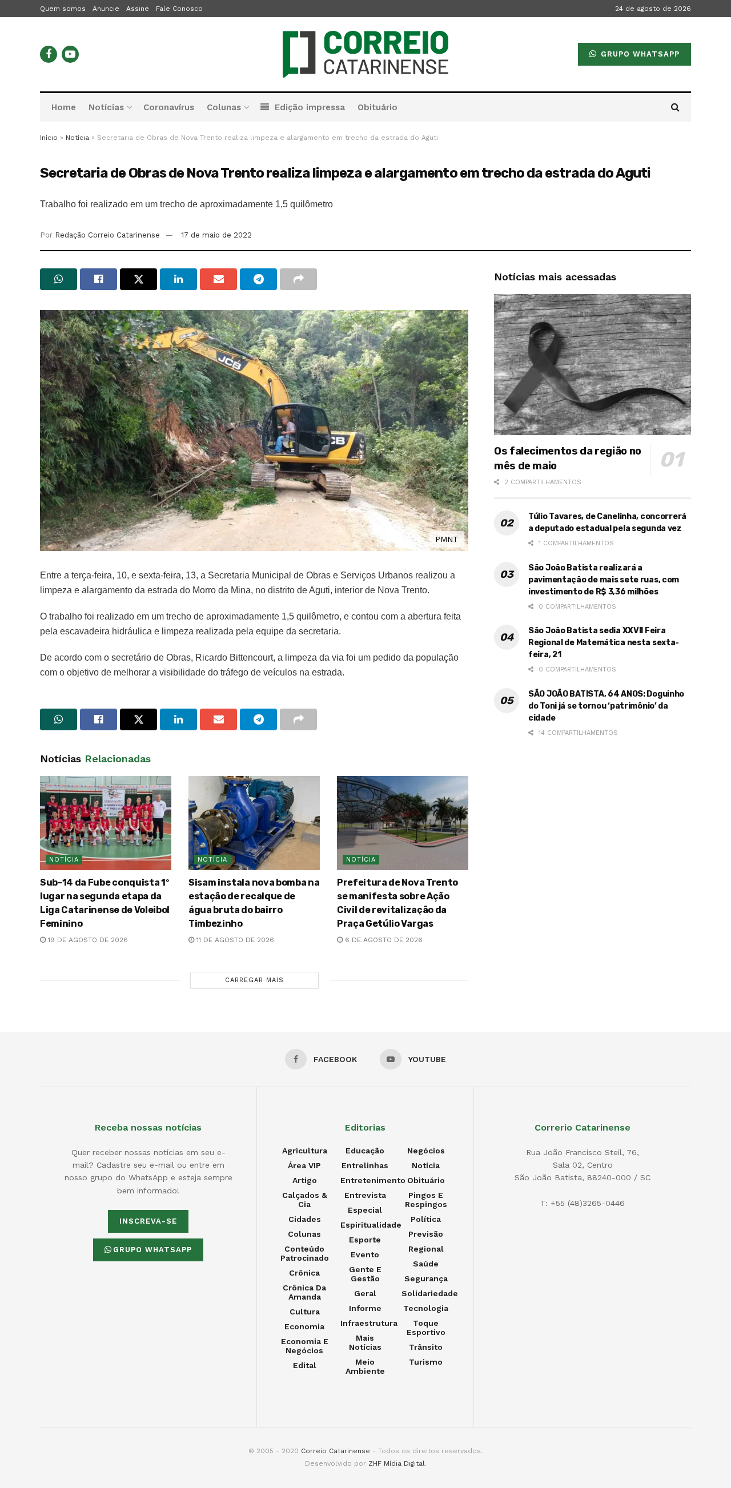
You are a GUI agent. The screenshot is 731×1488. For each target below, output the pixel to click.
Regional (426, 1248)
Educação (365, 1150)
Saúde (426, 1263)
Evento (365, 1254)
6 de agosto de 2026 (383, 940)
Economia (304, 1326)
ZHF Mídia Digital (396, 1463)
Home (63, 107)
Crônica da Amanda (304, 1292)
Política (426, 1219)
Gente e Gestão (365, 1274)
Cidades (304, 1219)
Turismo (426, 1361)
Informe (365, 1308)
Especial (365, 1209)
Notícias (106, 107)
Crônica (304, 1272)
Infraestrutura (368, 1323)
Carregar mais (254, 980)
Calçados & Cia (304, 1200)
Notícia (77, 138)
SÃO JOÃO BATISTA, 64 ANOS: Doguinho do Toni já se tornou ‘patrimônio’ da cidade (606, 706)
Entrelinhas (365, 1165)
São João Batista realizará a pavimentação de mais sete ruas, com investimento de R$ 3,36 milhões (603, 580)
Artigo (304, 1180)
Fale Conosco (179, 9)
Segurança (426, 1278)
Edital (304, 1365)
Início (49, 138)
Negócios (426, 1150)
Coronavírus (168, 107)
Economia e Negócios (304, 1346)
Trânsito (426, 1347)
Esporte (365, 1239)
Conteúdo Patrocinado (304, 1253)
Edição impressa (310, 107)
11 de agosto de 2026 (234, 940)
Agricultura (304, 1150)
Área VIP (304, 1165)
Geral (365, 1293)
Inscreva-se (148, 1221)
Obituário (377, 107)
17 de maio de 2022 (216, 235)
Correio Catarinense (335, 1451)
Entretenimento (372, 1180)
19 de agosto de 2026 (87, 940)
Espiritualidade (370, 1224)
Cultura (305, 1311)
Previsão (425, 1233)
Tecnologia (425, 1308)
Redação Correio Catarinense (107, 235)
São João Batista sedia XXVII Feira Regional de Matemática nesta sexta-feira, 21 (603, 642)
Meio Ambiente (365, 1366)
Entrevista (365, 1195)
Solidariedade (429, 1293)
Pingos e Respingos (426, 1200)
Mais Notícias (365, 1342)
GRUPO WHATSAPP (639, 54)
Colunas (224, 107)
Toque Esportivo (426, 1327)
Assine (137, 9)
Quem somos (63, 9)
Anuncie (106, 9)
